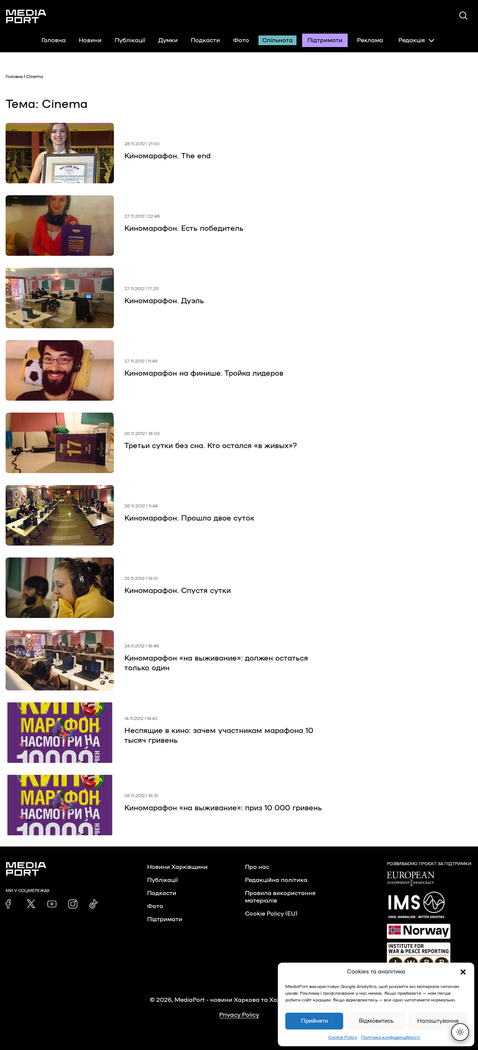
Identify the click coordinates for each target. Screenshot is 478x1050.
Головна (53, 40)
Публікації (130, 40)
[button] (463, 972)
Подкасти (205, 40)
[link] (10, 904)
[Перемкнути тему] (460, 1032)
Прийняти (314, 1021)
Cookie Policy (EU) (271, 914)
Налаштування (438, 1021)
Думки (168, 40)
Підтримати (324, 40)
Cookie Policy (342, 1037)
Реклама (370, 40)
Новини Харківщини (177, 867)
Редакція (411, 40)
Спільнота (277, 40)
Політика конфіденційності (390, 1037)
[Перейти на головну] (26, 16)
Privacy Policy (239, 1015)
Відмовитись (376, 1021)
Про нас (257, 867)
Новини (90, 40)
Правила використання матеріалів (280, 897)
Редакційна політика (276, 880)
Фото (241, 40)
